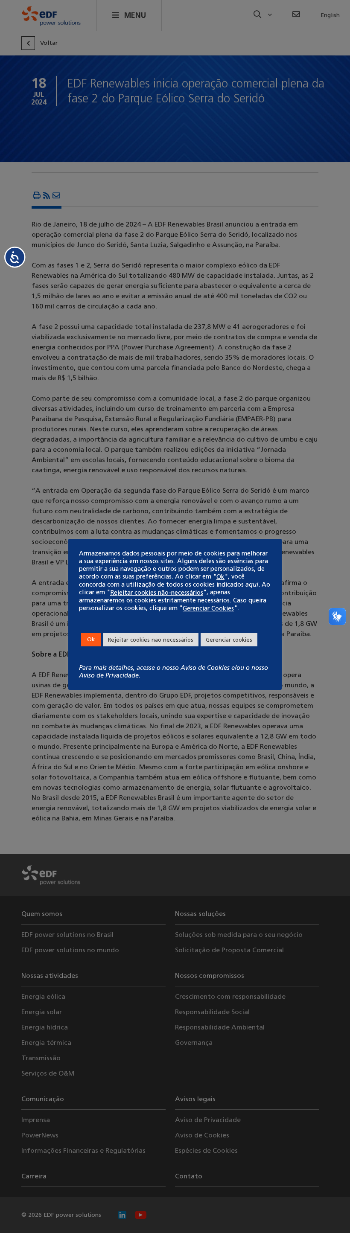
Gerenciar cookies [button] (229, 640)
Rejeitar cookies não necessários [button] (150, 640)
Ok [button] (91, 639)
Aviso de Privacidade (109, 675)
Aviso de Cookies (205, 668)
